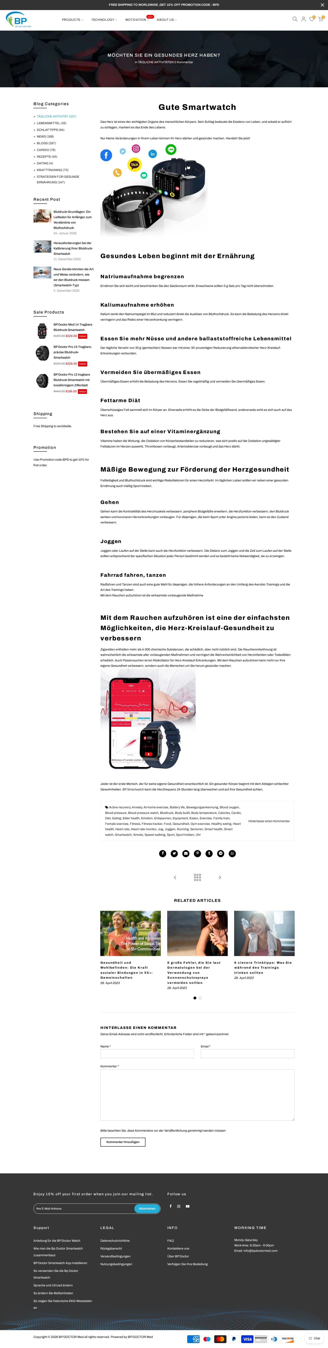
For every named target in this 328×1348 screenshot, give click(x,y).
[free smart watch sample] (148, 722)
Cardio (236, 813)
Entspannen (162, 818)
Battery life (177, 807)
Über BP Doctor (178, 1256)
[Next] (290, 955)
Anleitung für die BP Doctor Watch (56, 1240)
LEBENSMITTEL (51, 123)
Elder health (131, 818)
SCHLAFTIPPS (50, 130)
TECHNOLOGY (102, 19)
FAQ (170, 1240)
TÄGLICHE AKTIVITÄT (56, 116)
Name (105, 1046)
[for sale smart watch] (154, 188)
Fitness (135, 824)
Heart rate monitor (143, 829)
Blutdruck (166, 813)
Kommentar (109, 1066)
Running (183, 829)
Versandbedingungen (115, 1256)
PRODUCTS (71, 19)
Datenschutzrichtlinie (115, 1240)
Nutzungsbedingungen (116, 1264)
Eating (116, 818)
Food (167, 824)
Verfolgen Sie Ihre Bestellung (187, 1264)
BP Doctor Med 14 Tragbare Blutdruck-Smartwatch (73, 327)
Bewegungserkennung (202, 807)
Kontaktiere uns (178, 1248)
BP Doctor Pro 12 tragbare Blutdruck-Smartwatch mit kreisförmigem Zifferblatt (72, 380)
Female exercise (116, 824)
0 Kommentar (183, 62)
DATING (45, 163)
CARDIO (46, 150)
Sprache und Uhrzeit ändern (53, 1285)
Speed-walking (155, 834)
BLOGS (46, 143)
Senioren (196, 829)
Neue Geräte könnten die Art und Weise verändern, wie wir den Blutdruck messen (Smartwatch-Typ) (73, 277)
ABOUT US (165, 19)
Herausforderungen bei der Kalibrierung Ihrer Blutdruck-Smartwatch (73, 248)
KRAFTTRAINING (53, 170)
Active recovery (119, 807)
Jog (160, 829)
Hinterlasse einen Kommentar (269, 821)
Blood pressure (116, 813)
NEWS (45, 136)
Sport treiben (185, 834)
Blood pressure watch (143, 813)
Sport (170, 834)
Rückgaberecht (111, 1248)
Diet (108, 818)
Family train (221, 818)
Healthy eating (221, 824)
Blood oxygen (229, 807)
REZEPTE (47, 156)
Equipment (180, 818)
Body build (182, 813)
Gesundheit (181, 824)
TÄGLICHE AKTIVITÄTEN (156, 62)
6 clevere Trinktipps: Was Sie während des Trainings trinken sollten (263, 967)
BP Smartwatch (133, 789)
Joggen (170, 829)
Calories (224, 813)
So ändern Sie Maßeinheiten (53, 1293)
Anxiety (137, 807)
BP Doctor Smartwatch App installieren (60, 1263)
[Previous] (105, 955)
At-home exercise (155, 807)
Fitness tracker (152, 824)
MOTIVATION (139, 18)
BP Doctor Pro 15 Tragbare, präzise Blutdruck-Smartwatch (73, 352)
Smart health (213, 829)
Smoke (138, 834)
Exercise (206, 818)
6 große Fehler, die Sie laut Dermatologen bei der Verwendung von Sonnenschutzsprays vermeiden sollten (194, 972)
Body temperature (204, 813)
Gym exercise (200, 824)
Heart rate (122, 829)
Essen (193, 818)
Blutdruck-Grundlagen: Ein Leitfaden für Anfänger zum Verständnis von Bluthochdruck (73, 220)
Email (206, 1046)
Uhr (198, 834)
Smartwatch (123, 834)
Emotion (147, 818)
